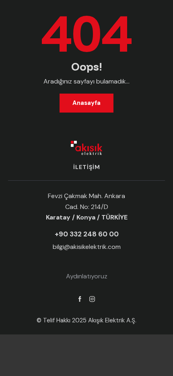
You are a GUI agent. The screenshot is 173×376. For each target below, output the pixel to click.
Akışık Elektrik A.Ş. (112, 320)
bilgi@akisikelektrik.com (87, 246)
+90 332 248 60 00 (87, 234)
